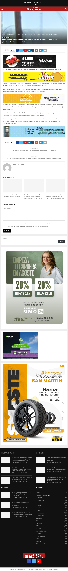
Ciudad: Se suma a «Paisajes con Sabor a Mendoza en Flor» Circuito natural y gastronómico (21, 469)
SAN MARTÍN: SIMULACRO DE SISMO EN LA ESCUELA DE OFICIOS (22, 478)
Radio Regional (7, 42)
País (37, 520)
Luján (39, 508)
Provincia (38, 528)
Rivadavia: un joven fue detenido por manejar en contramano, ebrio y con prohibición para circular (22, 459)
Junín (3, 37)
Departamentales (41, 495)
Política (38, 526)
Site (4, 522)
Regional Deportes (41, 531)
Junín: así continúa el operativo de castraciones (12, 195)
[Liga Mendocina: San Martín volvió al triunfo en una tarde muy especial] (5, 515)
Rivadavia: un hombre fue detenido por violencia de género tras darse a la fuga (55, 196)
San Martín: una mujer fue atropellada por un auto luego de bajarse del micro (33, 196)
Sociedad (38, 541)
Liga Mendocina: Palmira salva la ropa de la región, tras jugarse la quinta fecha (21, 494)
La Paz (39, 505)
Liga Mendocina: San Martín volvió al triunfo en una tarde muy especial (22, 513)
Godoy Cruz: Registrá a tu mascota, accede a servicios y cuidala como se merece (56, 459)
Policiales (8, 37)
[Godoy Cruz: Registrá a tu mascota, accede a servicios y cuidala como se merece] (40, 460)
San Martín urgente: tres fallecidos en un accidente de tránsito (34, 150)
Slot (2, 522)
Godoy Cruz (41, 500)
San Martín (41, 513)
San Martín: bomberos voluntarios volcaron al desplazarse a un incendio (56, 479)
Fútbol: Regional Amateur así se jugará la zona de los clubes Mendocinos (20, 504)
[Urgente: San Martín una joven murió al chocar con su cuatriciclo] (40, 470)
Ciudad (40, 497)
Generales (39, 518)
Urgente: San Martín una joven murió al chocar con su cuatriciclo (56, 468)
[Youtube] (39, 561)
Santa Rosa (41, 515)
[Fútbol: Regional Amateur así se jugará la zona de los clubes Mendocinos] (5, 505)
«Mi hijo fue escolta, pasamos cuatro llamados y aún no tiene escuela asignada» (34, 158)
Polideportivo (42, 536)
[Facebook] (29, 561)
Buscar (5, 238)
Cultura (38, 492)
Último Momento (40, 544)
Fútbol (39, 533)
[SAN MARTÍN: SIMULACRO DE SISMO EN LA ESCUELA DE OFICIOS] (5, 480)
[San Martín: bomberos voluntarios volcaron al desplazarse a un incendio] (40, 480)
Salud (37, 538)
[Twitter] (34, 561)
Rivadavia (40, 510)
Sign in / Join (38, 2)
